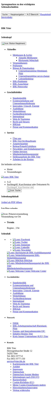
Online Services (20, 151)
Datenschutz (18, 372)
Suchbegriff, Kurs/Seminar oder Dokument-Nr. (28, 184)
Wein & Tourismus (21, 119)
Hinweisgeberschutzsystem (25, 387)
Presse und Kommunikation (25, 127)
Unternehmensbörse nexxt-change (34, 76)
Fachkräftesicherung (22, 114)
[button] (29, 182)
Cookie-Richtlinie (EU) (23, 382)
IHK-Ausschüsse (20, 84)
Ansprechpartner (20, 143)
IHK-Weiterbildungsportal (23, 256)
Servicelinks (6, 17)
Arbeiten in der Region (23, 159)
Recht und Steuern (21, 122)
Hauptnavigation (17, 14)
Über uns (17, 138)
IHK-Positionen (20, 81)
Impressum (18, 369)
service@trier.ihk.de (16, 361)
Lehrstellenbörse (26, 78)
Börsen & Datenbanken (23, 68)
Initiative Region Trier (23, 334)
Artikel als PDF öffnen (11, 202)
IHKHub (28, 260)
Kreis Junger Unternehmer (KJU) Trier (30, 336)
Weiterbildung (19, 111)
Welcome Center (38, 271)
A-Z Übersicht (32, 14)
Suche (5, 14)
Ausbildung (18, 108)
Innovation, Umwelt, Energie (26, 106)
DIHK (16, 323)
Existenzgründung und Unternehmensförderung (24, 102)
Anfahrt (16, 366)
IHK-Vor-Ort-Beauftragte (24, 141)
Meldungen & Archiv (22, 55)
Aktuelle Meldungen (27, 57)
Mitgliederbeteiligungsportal (25, 154)
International (18, 116)
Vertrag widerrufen (21, 390)
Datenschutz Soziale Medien (26, 374)
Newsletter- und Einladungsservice (28, 149)
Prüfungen (17, 65)
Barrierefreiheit (19, 379)
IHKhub (16, 124)
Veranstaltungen (20, 63)
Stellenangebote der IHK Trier (26, 157)
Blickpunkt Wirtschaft (28, 60)
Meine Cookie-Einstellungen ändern (29, 385)
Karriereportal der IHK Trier (26, 364)
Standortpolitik (19, 98)
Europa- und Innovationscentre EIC (29, 331)
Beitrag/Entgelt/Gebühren (24, 146)
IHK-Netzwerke (20, 86)
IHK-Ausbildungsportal (40, 252)
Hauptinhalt (45, 14)
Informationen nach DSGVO (26, 377)
